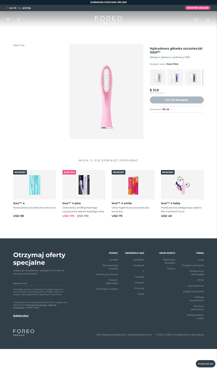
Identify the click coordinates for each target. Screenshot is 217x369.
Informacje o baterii (107, 288)
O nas (200, 259)
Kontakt (113, 259)
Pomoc (171, 268)
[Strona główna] (108, 20)
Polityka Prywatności (37, 305)
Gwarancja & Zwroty (107, 274)
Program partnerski (193, 265)
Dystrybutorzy (196, 285)
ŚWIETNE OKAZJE (197, 7)
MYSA (200, 280)
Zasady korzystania (193, 291)
